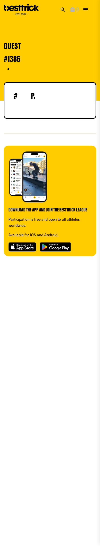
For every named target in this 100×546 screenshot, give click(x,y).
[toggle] (85, 9)
